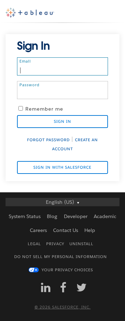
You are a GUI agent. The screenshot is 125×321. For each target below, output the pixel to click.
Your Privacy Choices (67, 270)
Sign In (62, 121)
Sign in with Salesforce (62, 167)
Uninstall (81, 244)
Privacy (55, 244)
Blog (52, 216)
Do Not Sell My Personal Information (60, 256)
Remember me (44, 109)
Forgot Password (48, 140)
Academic (105, 216)
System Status (25, 216)
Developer (76, 216)
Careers (38, 230)
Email (25, 61)
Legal (34, 244)
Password (29, 84)
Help (89, 230)
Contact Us (65, 230)
